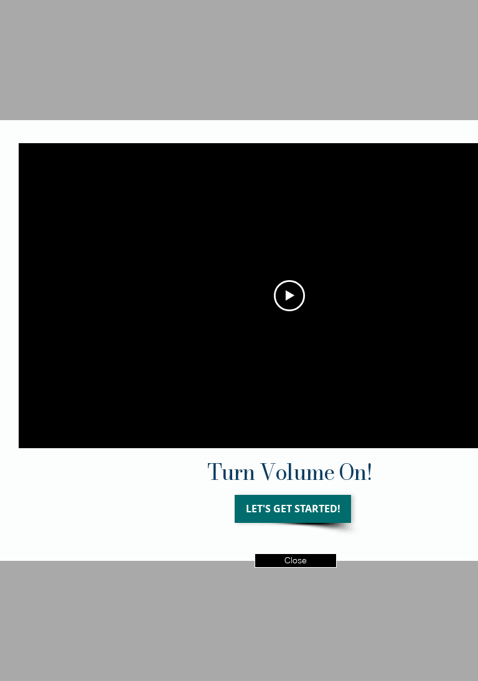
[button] (296, 560)
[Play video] (289, 295)
